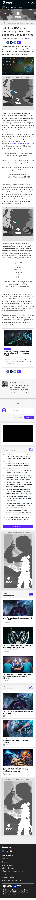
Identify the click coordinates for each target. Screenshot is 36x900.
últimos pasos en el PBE (20, 143)
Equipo (4, 862)
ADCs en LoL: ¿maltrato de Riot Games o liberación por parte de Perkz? (16, 353)
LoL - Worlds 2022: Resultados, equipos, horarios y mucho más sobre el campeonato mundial (17, 647)
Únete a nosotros (8, 865)
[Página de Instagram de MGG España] (11, 851)
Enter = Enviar (18, 417)
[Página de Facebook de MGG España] (3, 851)
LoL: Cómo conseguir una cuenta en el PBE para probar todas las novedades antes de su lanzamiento (16, 769)
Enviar (30, 417)
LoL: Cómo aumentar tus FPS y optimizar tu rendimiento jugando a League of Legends (17, 740)
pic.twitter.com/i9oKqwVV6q (18, 284)
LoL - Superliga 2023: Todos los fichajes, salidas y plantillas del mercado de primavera (17, 676)
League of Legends (24, 23)
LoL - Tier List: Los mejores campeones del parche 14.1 (18, 619)
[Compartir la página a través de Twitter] (11, 42)
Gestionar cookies (8, 877)
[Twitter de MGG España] (7, 851)
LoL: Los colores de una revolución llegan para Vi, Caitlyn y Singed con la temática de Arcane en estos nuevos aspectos (19, 484)
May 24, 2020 (25, 177)
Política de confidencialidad (12, 880)
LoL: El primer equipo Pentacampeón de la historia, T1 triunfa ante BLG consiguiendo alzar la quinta (18, 498)
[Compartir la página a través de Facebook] (7, 42)
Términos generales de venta (12, 871)
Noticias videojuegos (12, 23)
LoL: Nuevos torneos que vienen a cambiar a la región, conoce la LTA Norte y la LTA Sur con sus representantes (19, 505)
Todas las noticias (18, 526)
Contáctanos (6, 859)
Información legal (8, 868)
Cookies (5, 874)
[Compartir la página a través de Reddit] (14, 42)
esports (7, 349)
